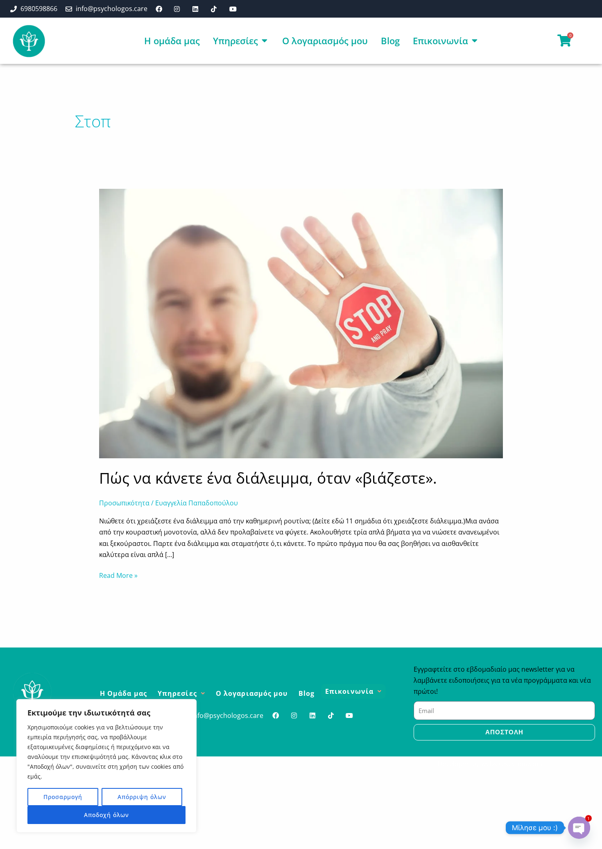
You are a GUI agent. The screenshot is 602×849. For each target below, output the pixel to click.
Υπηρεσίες (177, 693)
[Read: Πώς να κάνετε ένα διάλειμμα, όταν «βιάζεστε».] (301, 322)
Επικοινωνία (349, 691)
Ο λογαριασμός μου (252, 693)
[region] (106, 766)
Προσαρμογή (62, 797)
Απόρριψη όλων (142, 797)
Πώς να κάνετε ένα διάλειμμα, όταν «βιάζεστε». (268, 477)
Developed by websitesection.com (490, 763)
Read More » (118, 575)
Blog (307, 693)
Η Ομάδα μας (123, 693)
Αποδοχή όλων (106, 815)
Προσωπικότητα (124, 502)
